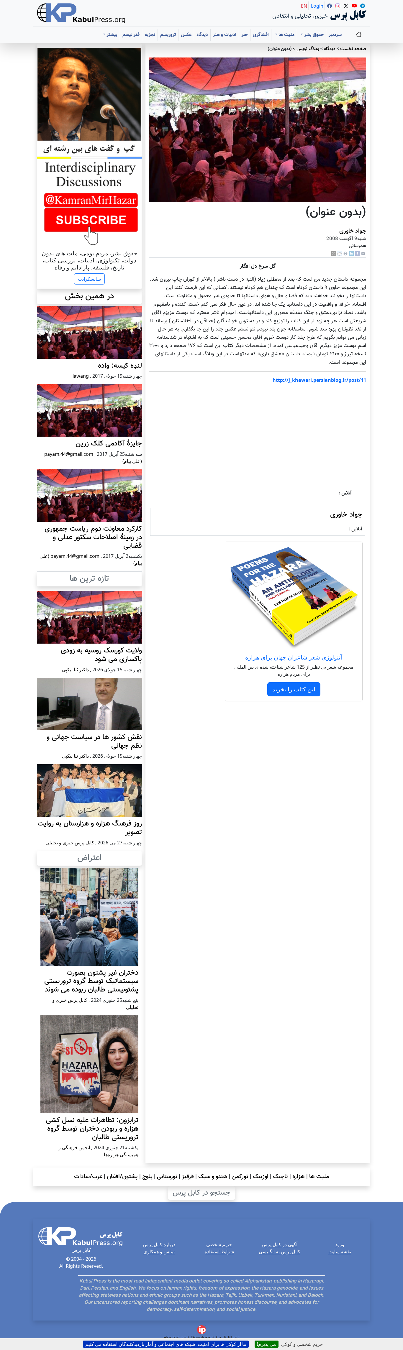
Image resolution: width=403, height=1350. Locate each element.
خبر (244, 35)
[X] (333, 253)
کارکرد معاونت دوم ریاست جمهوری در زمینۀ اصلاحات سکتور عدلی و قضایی (93, 537)
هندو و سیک (212, 1176)
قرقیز (188, 1176)
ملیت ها (319, 1176)
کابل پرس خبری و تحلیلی (69, 842)
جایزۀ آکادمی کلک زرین (109, 443)
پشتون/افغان (122, 1176)
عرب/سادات (88, 1176)
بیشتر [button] (111, 35)
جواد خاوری (352, 231)
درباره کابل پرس (159, 1244)
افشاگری (261, 35)
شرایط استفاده (219, 1251)
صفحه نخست (353, 49)
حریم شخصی (219, 1244)
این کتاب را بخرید (293, 689)
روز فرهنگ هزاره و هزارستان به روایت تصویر (89, 828)
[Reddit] (339, 253)
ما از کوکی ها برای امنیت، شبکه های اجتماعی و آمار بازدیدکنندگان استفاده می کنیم (165, 1344)
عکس (186, 35)
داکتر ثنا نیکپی (75, 669)
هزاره (298, 1176)
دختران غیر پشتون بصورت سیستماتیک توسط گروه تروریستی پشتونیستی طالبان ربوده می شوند (91, 981)
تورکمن (240, 1176)
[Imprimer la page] (345, 253)
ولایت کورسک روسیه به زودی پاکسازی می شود (101, 655)
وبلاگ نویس (307, 49)
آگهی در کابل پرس (279, 1244)
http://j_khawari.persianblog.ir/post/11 (319, 380)
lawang (81, 376)
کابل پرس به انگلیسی (279, 1251)
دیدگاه (202, 35)
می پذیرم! (266, 1344)
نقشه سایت (339, 1251)
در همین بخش (89, 296)
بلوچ (147, 1176)
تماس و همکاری (159, 1251)
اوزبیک (260, 1176)
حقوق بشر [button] (313, 35)
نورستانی (167, 1176)
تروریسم (168, 35)
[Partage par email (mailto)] (363, 253)
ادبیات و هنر (224, 35)
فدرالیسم (131, 35)
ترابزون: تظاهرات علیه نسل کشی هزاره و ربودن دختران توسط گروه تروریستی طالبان (92, 1129)
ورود (339, 1244)
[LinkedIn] (351, 253)
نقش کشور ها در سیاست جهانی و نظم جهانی (94, 742)
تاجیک (280, 1176)
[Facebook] (357, 253)
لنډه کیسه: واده (120, 365)
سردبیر (335, 35)
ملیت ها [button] (285, 35)
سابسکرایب (89, 279)
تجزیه (150, 35)
